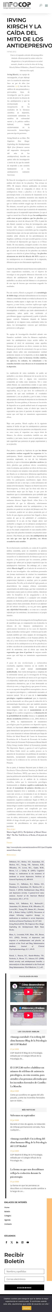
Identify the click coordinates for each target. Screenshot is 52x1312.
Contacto (8, 1224)
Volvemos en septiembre (22, 1115)
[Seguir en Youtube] (28, 1242)
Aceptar (26, 1308)
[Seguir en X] (12, 1242)
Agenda (7, 1220)
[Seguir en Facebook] (6, 1242)
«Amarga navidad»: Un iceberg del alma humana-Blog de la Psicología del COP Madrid (28, 1041)
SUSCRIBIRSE (24, 1287)
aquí (16, 86)
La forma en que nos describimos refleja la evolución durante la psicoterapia (27, 1173)
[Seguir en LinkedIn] (17, 1242)
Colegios (7, 1215)
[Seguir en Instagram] (22, 1242)
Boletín (7, 1211)
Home (6, 1207)
